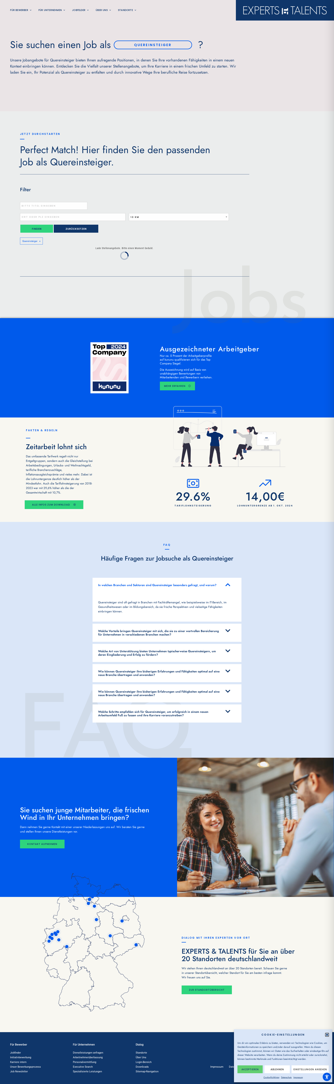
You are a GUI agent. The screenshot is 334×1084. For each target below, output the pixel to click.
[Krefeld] (50, 937)
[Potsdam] (122, 921)
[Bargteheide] (92, 896)
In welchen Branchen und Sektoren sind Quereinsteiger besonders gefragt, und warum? (157, 585)
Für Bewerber (19, 10)
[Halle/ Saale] (110, 936)
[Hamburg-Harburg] (88, 903)
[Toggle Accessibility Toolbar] (326, 1076)
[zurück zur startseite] (285, 10)
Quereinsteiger (30, 241)
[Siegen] (67, 946)
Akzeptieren (250, 1069)
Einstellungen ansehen (310, 1069)
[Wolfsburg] (96, 919)
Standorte (125, 10)
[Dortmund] (58, 931)
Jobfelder (78, 10)
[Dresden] (136, 945)
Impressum (298, 1077)
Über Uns (102, 10)
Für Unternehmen (50, 10)
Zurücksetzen (76, 229)
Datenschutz (286, 1077)
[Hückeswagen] (59, 940)
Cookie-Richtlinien (271, 1077)
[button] (327, 1034)
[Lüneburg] (94, 906)
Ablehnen (277, 1069)
